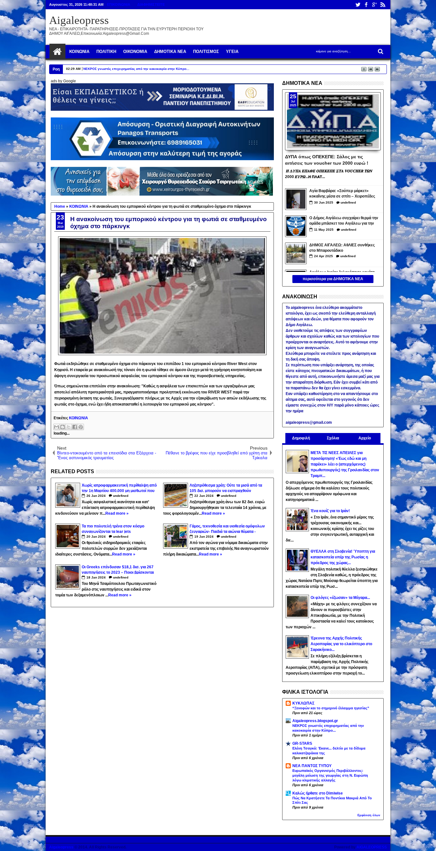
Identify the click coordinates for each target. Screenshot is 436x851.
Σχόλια (333, 438)
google (374, 4)
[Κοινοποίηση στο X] (68, 427)
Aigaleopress (79, 20)
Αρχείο (364, 438)
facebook (366, 4)
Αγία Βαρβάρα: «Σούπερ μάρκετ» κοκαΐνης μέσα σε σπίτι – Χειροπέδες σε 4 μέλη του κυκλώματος (342, 194)
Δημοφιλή (301, 438)
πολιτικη (106, 51)
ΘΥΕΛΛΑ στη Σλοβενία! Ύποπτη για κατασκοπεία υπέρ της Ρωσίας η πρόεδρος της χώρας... (343, 557)
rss (383, 4)
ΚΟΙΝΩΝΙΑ (78, 418)
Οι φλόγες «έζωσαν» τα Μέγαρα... (340, 597)
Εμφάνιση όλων (368, 815)
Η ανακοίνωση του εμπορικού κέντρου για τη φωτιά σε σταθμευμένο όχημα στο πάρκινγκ (168, 222)
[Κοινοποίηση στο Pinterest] (81, 427)
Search (380, 51)
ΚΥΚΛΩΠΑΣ (303, 703)
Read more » (117, 513)
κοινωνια (79, 51)
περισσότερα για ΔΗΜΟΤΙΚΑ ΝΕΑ (333, 279)
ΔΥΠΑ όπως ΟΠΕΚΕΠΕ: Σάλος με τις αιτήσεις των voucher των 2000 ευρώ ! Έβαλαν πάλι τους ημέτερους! (326, 159)
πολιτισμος (206, 51)
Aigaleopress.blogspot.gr (315, 721)
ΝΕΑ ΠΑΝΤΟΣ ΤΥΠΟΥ (312, 766)
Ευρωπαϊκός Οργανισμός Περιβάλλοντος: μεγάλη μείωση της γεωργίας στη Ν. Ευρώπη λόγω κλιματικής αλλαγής (330, 775)
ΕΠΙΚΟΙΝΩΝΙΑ (118, 4)
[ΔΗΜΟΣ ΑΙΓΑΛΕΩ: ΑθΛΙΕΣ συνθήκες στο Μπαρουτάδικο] (296, 253)
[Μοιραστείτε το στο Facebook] (74, 427)
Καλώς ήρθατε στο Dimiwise (317, 793)
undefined (120, 495)
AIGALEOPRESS (372, 847)
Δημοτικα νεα (170, 51)
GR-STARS (302, 743)
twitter (358, 4)
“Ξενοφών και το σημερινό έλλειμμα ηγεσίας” (330, 708)
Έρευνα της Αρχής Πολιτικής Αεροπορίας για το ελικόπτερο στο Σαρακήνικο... (341, 644)
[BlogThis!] (62, 427)
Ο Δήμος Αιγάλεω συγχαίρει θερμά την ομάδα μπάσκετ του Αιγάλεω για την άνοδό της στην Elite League (343, 221)
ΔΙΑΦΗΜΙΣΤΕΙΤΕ (151, 4)
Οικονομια (135, 51)
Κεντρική (57, 52)
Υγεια (232, 51)
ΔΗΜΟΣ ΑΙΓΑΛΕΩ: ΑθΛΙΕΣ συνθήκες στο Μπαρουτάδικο (342, 248)
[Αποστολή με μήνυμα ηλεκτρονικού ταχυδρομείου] (56, 427)
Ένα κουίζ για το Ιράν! (330, 511)
